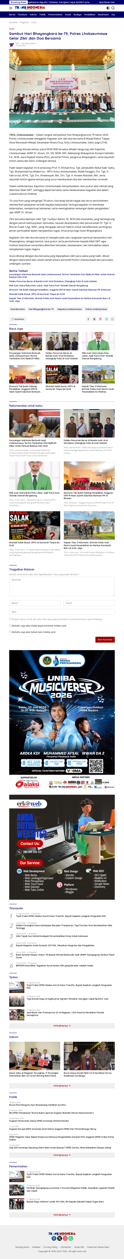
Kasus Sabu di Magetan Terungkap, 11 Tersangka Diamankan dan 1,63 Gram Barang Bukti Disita (33, 1074)
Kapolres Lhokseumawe (70, 309)
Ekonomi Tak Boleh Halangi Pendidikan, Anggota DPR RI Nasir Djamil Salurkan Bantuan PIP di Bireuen (60, 289)
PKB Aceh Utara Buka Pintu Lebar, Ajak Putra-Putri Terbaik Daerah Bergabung (48, 285)
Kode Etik (79, 1247)
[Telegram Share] (106, 319)
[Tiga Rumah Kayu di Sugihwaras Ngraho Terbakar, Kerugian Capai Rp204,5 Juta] (16, 1001)
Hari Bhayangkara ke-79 (41, 309)
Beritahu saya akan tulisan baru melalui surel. (34, 632)
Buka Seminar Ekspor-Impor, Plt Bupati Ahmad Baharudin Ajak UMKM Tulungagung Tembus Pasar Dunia (65, 956)
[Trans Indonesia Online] (29, 8)
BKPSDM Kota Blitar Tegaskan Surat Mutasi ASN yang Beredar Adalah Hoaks (54, 965)
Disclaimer (66, 1247)
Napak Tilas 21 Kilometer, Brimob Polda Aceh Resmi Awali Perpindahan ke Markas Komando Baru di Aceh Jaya (59, 299)
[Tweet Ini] (94, 319)
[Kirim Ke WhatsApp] (112, 319)
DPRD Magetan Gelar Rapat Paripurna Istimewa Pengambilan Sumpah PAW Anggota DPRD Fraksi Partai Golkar (61, 1138)
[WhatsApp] (70, 1238)
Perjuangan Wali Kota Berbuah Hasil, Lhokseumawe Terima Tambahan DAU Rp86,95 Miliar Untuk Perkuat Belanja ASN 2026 (62, 275)
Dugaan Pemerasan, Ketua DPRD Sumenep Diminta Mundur (39, 1121)
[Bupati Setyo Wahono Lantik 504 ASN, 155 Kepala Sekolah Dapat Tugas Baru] (16, 1204)
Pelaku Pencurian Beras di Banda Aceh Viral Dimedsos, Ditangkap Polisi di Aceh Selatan (53, 281)
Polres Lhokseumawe (96, 309)
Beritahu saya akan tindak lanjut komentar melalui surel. (39, 625)
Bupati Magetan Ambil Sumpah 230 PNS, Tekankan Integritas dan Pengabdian (55, 945)
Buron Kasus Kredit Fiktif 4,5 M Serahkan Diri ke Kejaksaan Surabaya (88, 1074)
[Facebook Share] (88, 319)
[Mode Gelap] (108, 8)
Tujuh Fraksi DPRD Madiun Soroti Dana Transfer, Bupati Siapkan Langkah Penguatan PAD (61, 916)
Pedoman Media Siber (98, 1247)
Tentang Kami (22, 1247)
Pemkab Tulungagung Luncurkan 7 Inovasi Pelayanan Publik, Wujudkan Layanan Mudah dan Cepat (71, 1189)
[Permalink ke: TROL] (11, 44)
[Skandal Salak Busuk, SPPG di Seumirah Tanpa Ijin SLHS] (62, 374)
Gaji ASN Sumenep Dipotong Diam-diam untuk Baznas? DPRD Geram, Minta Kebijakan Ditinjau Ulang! (60, 1147)
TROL (18, 43)
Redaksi (36, 1247)
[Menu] (11, 8)
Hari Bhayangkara (28, 43)
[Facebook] (54, 1238)
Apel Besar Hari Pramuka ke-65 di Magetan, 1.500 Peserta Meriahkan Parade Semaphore (65, 1014)
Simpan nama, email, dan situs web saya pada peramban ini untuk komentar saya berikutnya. (57, 619)
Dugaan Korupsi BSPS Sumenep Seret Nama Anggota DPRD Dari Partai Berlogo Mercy (52, 1129)
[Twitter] (59, 1238)
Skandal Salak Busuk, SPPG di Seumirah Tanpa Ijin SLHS (37, 294)
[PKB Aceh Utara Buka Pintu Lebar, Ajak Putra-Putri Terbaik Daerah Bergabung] (98, 341)
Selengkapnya (61, 1025)
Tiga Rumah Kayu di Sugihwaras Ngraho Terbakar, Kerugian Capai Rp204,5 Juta (67, 999)
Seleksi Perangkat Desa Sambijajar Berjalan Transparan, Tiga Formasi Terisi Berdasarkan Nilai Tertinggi (64, 927)
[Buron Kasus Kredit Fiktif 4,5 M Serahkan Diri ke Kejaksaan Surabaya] (89, 1056)
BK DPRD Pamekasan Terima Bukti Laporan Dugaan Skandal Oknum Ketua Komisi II (51, 1113)
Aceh (11, 28)
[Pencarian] (113, 8)
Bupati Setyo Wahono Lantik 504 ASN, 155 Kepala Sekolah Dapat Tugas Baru (65, 1201)
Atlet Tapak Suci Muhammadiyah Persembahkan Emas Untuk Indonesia (52, 936)
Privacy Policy (50, 1247)
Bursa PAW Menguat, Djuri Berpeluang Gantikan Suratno (37, 1105)
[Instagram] (65, 1238)
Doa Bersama (18, 309)
